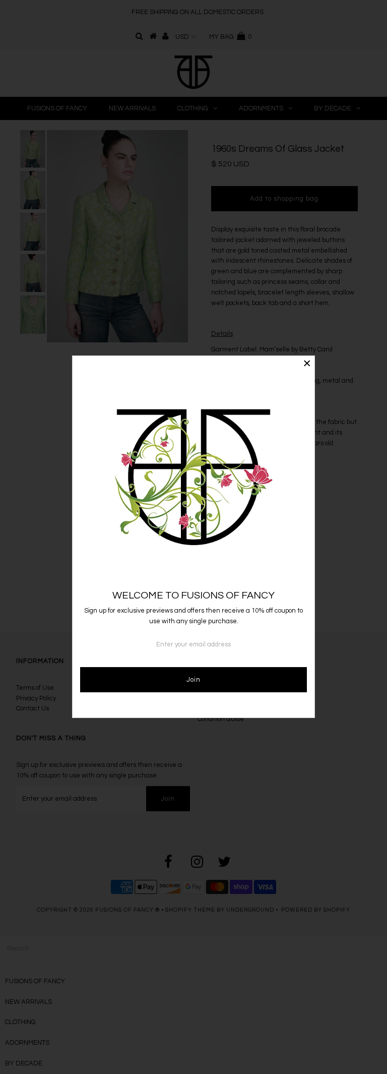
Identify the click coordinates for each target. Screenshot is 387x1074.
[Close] (306, 363)
